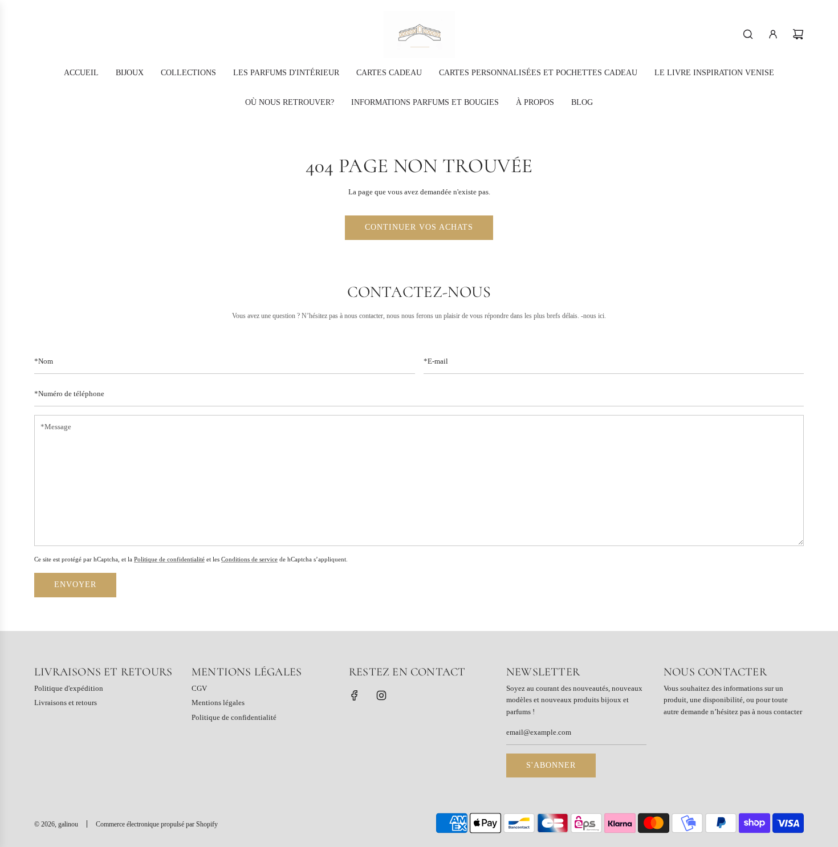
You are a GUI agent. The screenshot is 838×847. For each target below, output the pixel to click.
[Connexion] (773, 34)
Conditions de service (249, 558)
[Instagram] (381, 695)
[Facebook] (354, 695)
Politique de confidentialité (169, 558)
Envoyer (75, 584)
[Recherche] (747, 34)
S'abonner (551, 765)
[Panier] (798, 34)
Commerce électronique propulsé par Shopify (157, 824)
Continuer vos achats (419, 227)
